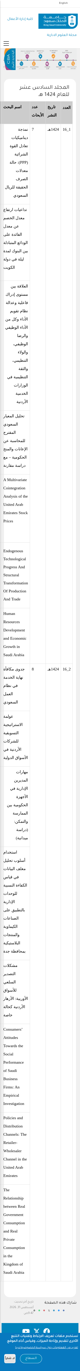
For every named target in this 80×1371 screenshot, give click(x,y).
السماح (31, 1358)
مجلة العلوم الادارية (62, 35)
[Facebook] (63, 1312)
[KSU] (58, 19)
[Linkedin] (54, 1312)
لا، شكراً (10, 1358)
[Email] (34, 1312)
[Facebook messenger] (59, 1312)
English (63, 3)
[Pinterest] (44, 1312)
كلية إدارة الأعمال (20, 19)
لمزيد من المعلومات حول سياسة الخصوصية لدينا (46, 1347)
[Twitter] (49, 1312)
